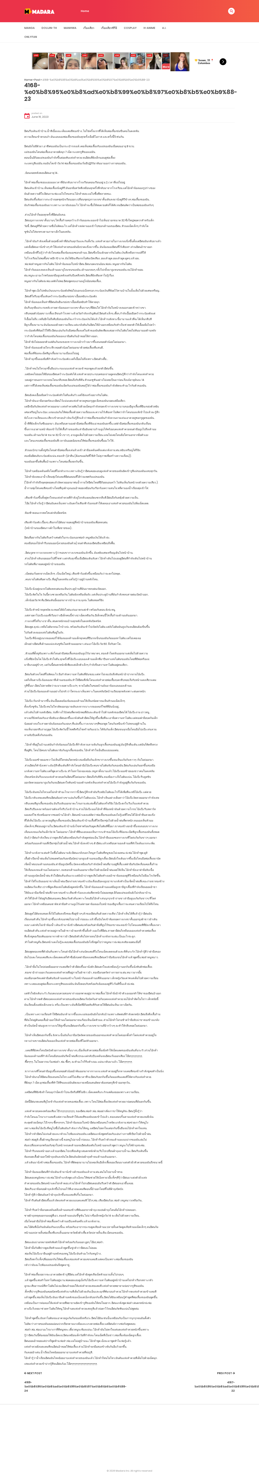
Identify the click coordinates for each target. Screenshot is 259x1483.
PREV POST (224, 1373)
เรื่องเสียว (88, 28)
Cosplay (130, 28)
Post (37, 80)
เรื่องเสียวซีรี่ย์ (109, 28)
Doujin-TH (49, 28)
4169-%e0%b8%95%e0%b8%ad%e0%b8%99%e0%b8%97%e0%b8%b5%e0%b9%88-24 (75, 1386)
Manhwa (70, 28)
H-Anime (149, 28)
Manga (29, 28)
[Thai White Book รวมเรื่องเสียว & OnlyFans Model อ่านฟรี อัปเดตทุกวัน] (39, 11)
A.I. (164, 28)
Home (85, 11)
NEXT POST (34, 1373)
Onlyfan (30, 37)
